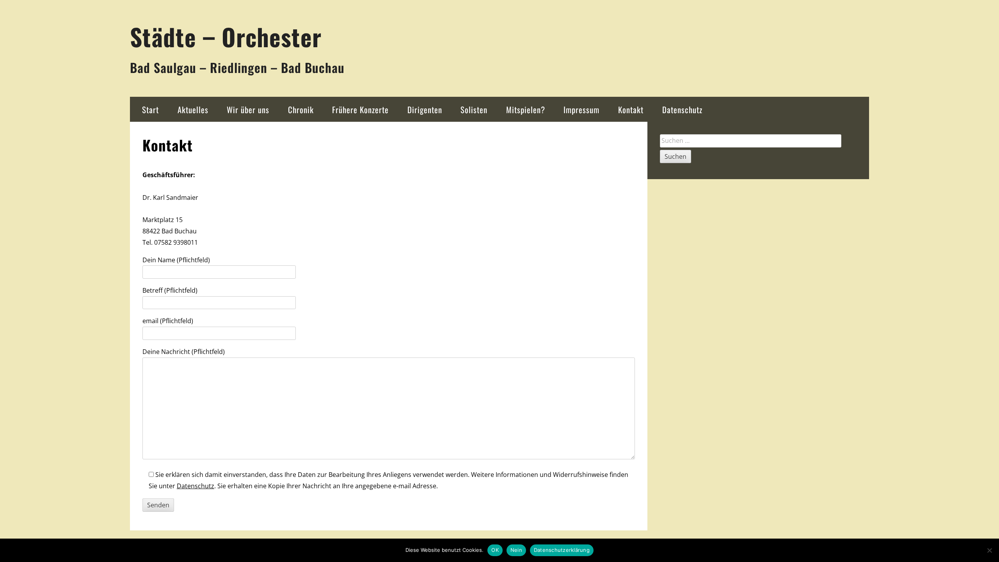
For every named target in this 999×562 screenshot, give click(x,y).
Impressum (581, 109)
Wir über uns (248, 109)
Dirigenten (424, 109)
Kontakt (630, 109)
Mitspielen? (525, 109)
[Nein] (989, 550)
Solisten (473, 109)
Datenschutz (682, 109)
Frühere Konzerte (360, 109)
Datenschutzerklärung (562, 550)
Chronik (301, 109)
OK (495, 550)
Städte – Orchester (226, 36)
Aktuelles (193, 109)
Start (150, 109)
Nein (516, 550)
